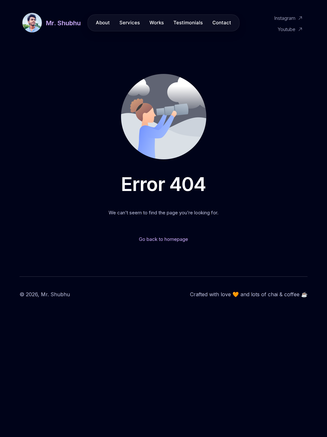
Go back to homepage (163, 239)
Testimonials (188, 23)
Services (129, 23)
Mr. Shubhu (63, 23)
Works (156, 23)
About (103, 23)
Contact (221, 23)
